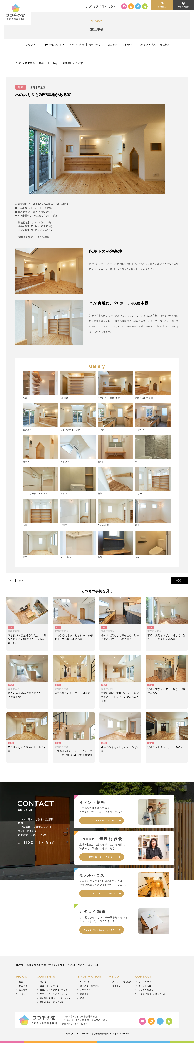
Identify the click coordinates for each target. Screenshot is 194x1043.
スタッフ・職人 (147, 44)
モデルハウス (96, 44)
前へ (9, 580)
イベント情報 (77, 44)
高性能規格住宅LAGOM (51, 1002)
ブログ (22, 994)
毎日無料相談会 (145, 990)
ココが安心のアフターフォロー (55, 990)
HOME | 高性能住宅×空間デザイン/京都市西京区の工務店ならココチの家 (58, 964)
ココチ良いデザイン (49, 986)
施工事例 (112, 44)
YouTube (84, 982)
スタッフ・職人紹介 (121, 982)
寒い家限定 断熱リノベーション (55, 998)
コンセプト (29, 44)
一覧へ (179, 580)
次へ (21, 580)
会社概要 (165, 44)
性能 (21, 982)
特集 (82, 998)
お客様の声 (128, 44)
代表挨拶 (23, 990)
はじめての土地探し (89, 986)
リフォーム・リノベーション (54, 994)
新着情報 (84, 994)
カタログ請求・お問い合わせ (152, 994)
